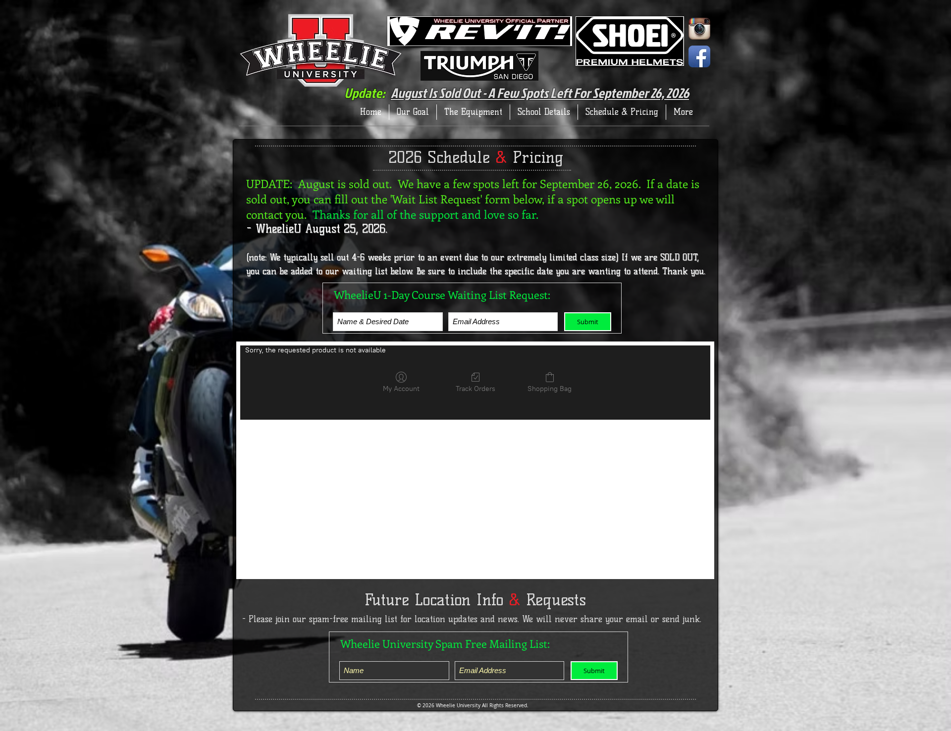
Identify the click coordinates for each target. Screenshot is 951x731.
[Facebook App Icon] (699, 56)
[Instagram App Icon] (699, 29)
